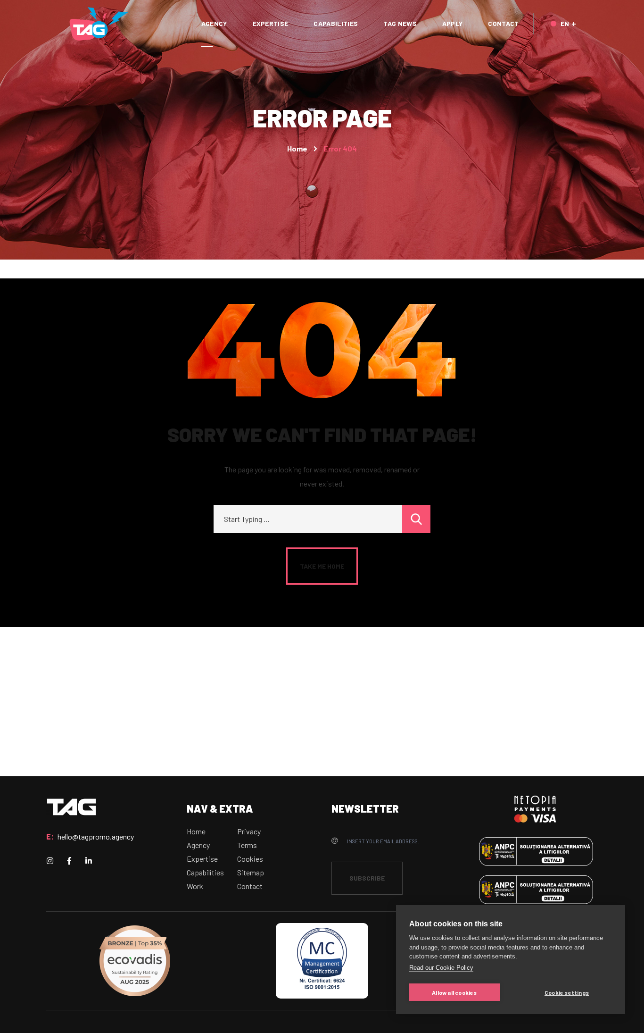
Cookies (250, 858)
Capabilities (205, 872)
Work (195, 886)
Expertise (202, 858)
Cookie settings (567, 992)
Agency (198, 844)
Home (297, 148)
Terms (247, 844)
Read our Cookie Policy (441, 967)
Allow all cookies (454, 992)
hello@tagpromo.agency (96, 836)
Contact (250, 886)
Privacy (249, 831)
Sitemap (250, 872)
